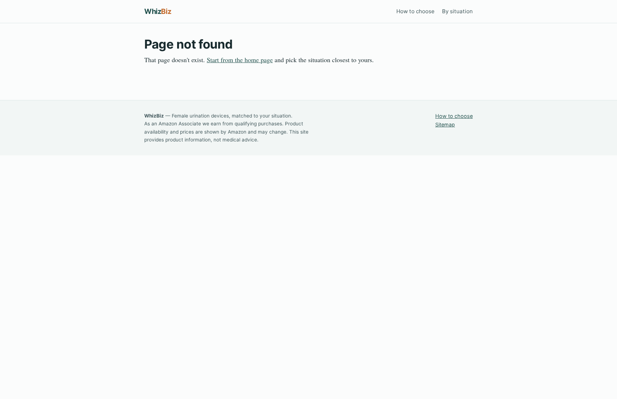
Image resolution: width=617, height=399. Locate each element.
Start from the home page (240, 59)
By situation (457, 11)
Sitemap (445, 124)
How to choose (415, 11)
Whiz (157, 11)
